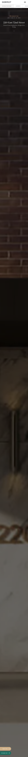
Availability (18, 6)
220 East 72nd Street (6, 6)
